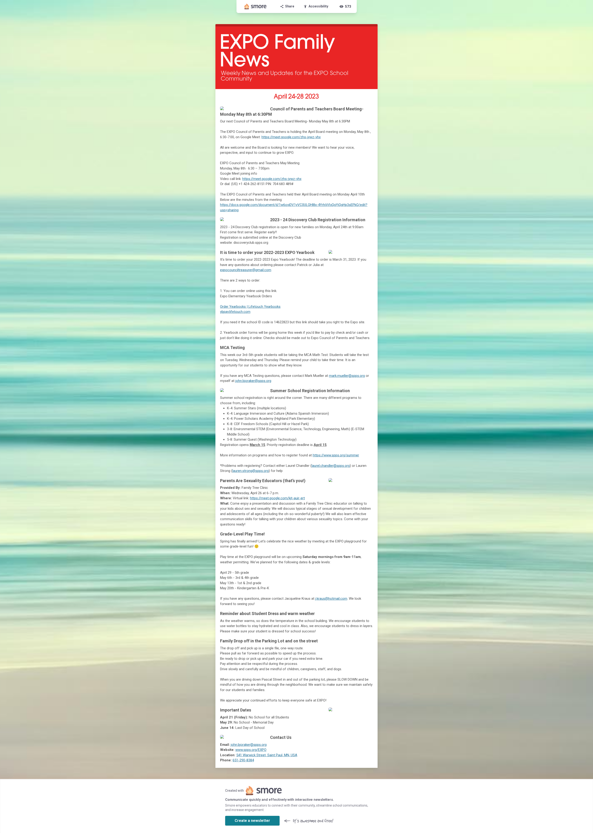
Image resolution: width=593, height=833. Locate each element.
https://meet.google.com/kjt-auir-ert (277, 498)
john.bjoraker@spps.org (253, 381)
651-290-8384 (243, 760)
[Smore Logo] (255, 6)
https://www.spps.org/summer (336, 455)
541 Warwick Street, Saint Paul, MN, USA (266, 755)
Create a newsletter (252, 820)
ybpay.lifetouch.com (235, 312)
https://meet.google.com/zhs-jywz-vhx (291, 137)
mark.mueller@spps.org (347, 376)
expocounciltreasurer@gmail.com (245, 270)
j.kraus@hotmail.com (331, 598)
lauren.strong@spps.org (250, 471)
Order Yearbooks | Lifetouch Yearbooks (250, 306)
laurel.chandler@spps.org (331, 466)
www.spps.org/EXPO (250, 750)
